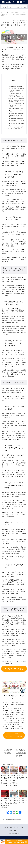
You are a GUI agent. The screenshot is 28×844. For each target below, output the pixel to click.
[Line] (17, 812)
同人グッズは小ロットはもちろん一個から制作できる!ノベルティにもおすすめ (8, 751)
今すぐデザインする (15, 669)
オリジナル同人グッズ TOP (8, 12)
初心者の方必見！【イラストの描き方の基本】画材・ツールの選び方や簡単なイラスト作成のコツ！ (5, 781)
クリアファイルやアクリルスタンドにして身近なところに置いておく (16, 90)
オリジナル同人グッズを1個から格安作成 (8, 2)
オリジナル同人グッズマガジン (13, 819)
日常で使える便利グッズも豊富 (16, 108)
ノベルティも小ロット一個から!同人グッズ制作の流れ (14, 801)
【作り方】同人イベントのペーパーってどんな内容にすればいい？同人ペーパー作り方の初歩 (14, 780)
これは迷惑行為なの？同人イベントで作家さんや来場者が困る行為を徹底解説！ (5, 803)
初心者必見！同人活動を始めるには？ (23, 800)
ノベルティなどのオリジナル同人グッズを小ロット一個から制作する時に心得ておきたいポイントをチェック (20, 753)
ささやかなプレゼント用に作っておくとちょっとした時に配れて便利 (16, 105)
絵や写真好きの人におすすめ (15, 86)
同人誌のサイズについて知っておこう (23, 777)
